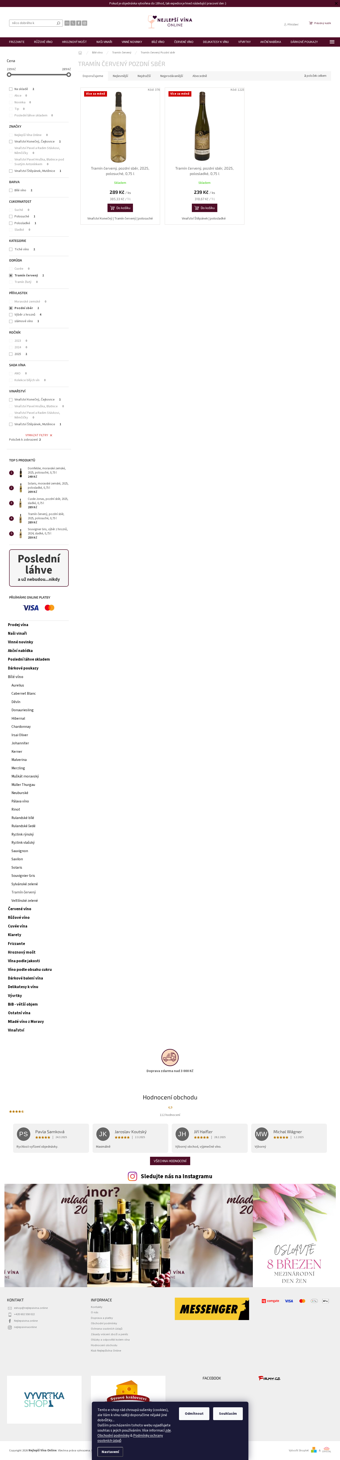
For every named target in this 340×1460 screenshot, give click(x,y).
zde (168, 1430)
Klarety (14, 935)
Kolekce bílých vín (30, 380)
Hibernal (18, 718)
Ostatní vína (19, 1013)
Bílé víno (23, 190)
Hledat (58, 23)
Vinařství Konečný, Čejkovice (37, 141)
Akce (20, 95)
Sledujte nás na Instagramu (176, 1176)
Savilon (17, 859)
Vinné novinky (20, 642)
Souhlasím (228, 1413)
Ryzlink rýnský (22, 834)
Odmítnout (194, 1413)
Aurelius (17, 685)
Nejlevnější (120, 76)
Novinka (22, 102)
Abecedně (200, 76)
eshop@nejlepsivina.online (31, 1308)
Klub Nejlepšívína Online (106, 1350)
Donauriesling (22, 710)
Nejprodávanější (171, 76)
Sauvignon (19, 851)
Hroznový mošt (22, 952)
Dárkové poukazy (23, 668)
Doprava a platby (102, 1318)
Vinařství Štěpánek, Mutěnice (37, 171)
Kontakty (96, 1307)
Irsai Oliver (19, 735)
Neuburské (19, 792)
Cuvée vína (17, 926)
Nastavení (110, 1451)
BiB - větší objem (23, 1004)
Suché (21, 210)
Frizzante (16, 944)
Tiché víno (24, 249)
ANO (20, 373)
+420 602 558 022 (24, 1314)
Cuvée (21, 268)
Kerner (16, 751)
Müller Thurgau (23, 784)
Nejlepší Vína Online (31, 135)
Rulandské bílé (22, 817)
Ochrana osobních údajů (106, 1329)
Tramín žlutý (26, 282)
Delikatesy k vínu (23, 987)
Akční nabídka (20, 651)
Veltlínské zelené (24, 900)
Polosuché (24, 216)
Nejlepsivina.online (26, 1321)
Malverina (19, 759)
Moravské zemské (30, 301)
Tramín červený (29, 275)
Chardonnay (21, 726)
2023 (20, 340)
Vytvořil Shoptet (299, 1450)
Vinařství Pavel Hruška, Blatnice (39, 406)
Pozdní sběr (26, 308)
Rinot (15, 809)
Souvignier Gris (23, 875)
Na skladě (24, 89)
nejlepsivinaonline (25, 1327)
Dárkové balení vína (25, 978)
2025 (20, 354)
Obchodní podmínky (113, 1435)
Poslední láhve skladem (33, 115)
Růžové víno (19, 917)
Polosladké (25, 223)
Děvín (15, 701)
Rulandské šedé (23, 826)
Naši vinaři (17, 633)
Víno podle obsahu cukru (30, 969)
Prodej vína (18, 625)
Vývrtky (15, 996)
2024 (20, 347)
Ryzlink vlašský (23, 842)
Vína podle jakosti (24, 961)
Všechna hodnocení (170, 1161)
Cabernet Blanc (23, 693)
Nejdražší (144, 76)
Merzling (18, 768)
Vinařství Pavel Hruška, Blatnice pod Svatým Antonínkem (39, 162)
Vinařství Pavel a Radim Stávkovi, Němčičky (37, 150)
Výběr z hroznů (27, 314)
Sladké (22, 229)
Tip (19, 109)
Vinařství (16, 1030)
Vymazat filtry (36, 435)
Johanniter (20, 743)
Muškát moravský (25, 776)
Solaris (16, 867)
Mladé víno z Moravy (26, 1021)
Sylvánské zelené (24, 884)
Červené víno (19, 909)
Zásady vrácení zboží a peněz (109, 1334)
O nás (94, 1312)
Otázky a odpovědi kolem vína (110, 1340)
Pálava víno (20, 801)
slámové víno (26, 321)
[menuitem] (16, 42)
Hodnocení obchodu (104, 1345)
